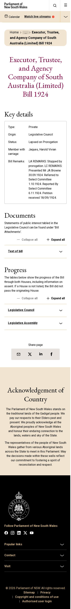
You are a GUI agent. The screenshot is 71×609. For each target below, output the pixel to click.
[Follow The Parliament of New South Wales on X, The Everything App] (25, 546)
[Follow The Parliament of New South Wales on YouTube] (31, 546)
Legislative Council (21, 324)
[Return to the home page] (24, 5)
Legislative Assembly (23, 337)
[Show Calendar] (65, 16)
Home (14, 32)
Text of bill (15, 266)
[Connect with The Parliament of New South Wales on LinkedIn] (19, 546)
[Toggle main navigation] (65, 5)
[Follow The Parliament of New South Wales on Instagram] (12, 546)
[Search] (54, 5)
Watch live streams (37, 16)
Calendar (14, 17)
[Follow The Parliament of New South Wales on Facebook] (6, 546)
